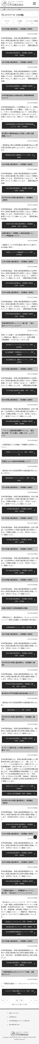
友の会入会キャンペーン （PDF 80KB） (19, 927)
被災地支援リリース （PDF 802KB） (19, 710)
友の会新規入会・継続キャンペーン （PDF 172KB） (20, 361)
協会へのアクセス (14, 1013)
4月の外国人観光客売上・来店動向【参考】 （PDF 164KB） (19, 600)
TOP (4, 9)
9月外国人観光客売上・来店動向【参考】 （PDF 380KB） (19, 964)
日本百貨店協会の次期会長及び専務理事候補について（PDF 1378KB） (20, 125)
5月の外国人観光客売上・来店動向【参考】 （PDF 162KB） (19, 572)
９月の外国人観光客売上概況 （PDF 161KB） (19, 392)
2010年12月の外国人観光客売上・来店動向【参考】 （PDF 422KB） (19, 826)
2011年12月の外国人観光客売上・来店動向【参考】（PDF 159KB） (19, 225)
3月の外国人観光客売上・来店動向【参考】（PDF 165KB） (19, 54)
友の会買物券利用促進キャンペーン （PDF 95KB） (20, 933)
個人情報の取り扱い (14, 1024)
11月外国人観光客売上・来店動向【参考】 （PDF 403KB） (19, 854)
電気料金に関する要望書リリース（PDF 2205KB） (19, 156)
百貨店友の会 (12, 1017)
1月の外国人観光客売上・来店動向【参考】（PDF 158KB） (19, 189)
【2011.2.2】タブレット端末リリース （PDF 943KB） (20, 787)
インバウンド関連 (32, 21)
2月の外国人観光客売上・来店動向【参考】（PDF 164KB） (19, 87)
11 (17, 1000)
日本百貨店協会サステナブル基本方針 (19, 1020)
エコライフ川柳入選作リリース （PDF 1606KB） (20, 992)
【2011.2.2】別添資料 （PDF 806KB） (19, 793)
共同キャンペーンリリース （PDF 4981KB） (19, 453)
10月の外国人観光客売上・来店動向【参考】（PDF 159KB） (19, 315)
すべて (7, 21)
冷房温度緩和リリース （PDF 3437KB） (19, 627)
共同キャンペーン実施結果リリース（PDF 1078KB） (20, 253)
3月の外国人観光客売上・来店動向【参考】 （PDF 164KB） (19, 654)
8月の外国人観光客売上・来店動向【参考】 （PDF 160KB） (19, 422)
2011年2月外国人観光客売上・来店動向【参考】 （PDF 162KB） (19, 685)
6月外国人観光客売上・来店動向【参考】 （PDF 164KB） (19, 541)
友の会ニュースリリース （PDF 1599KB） (19, 921)
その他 (19, 21)
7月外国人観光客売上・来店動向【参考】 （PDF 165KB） (19, 510)
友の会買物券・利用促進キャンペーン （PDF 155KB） (20, 353)
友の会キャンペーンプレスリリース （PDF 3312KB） (20, 346)
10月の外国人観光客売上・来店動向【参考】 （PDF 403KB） (19, 882)
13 (21, 1000)
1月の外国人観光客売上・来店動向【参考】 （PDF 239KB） (19, 740)
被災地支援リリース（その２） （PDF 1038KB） (20, 479)
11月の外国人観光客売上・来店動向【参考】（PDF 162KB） (20, 284)
